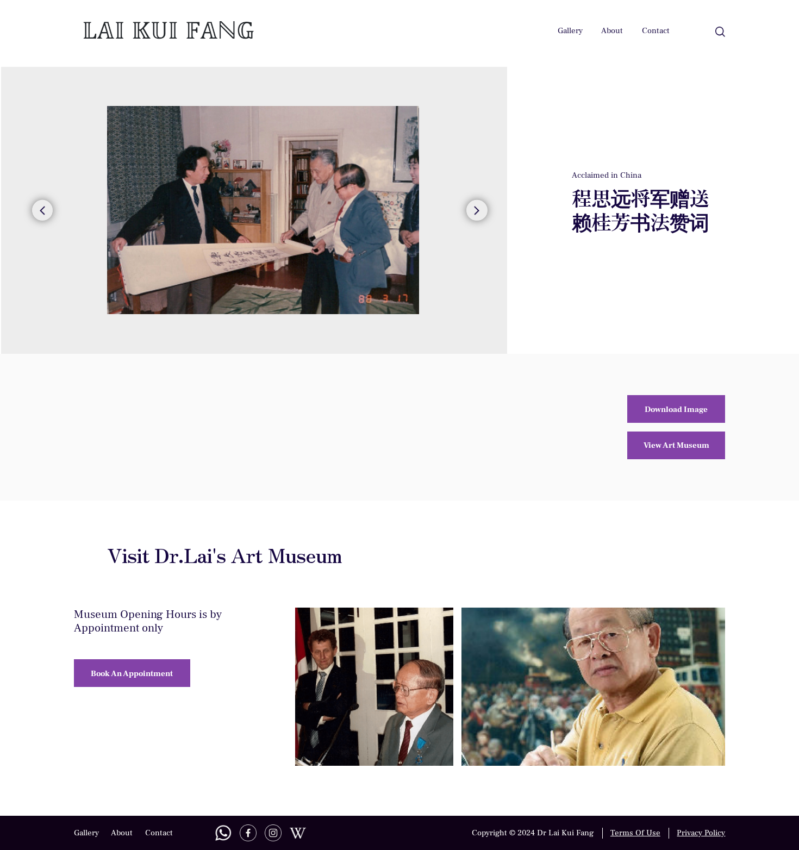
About (612, 30)
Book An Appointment (132, 673)
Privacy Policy (701, 832)
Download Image (676, 409)
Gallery (570, 30)
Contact (656, 30)
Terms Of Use (635, 832)
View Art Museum (676, 445)
